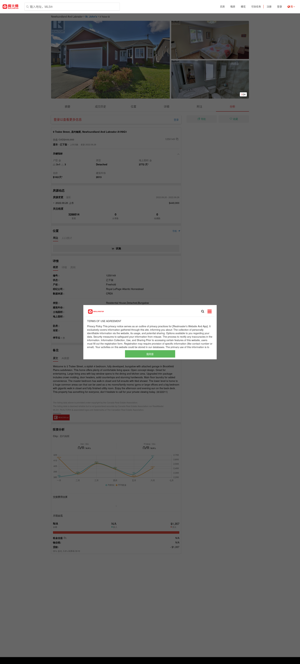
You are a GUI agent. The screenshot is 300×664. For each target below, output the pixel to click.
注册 (269, 6)
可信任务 (256, 6)
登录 (279, 6)
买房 (222, 6)
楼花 (243, 6)
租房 (232, 6)
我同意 (150, 354)
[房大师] (10, 6)
